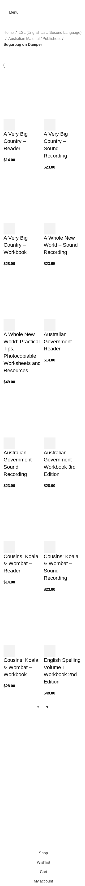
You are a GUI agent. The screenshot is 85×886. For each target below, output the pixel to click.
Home (9, 33)
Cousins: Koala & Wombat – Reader (21, 563)
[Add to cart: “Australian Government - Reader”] (49, 325)
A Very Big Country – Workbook (16, 245)
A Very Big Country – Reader (16, 141)
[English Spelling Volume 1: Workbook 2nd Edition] (62, 619)
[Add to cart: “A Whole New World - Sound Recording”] (49, 228)
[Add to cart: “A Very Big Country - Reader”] (9, 124)
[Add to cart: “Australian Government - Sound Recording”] (9, 443)
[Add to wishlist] (35, 124)
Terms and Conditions (58, 845)
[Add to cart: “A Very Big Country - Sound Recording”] (49, 124)
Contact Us (13, 834)
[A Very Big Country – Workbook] (22, 197)
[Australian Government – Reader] (62, 294)
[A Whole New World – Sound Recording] (62, 197)
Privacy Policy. (30, 845)
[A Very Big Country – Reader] (22, 94)
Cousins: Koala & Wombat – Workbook (21, 667)
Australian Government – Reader (60, 341)
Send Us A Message (21, 793)
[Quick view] (22, 124)
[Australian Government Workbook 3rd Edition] (62, 412)
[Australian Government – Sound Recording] (22, 412)
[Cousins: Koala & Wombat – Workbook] (22, 619)
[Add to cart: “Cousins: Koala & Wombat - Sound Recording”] (49, 547)
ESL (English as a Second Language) (49, 33)
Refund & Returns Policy (24, 825)
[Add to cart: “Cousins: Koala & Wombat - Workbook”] (9, 651)
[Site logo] (43, 12)
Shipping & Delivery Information (30, 816)
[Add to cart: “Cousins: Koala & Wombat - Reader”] (9, 547)
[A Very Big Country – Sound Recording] (62, 94)
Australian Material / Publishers (34, 39)
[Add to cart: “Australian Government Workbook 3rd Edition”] (49, 443)
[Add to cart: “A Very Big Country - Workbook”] (9, 228)
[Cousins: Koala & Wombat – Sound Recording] (62, 516)
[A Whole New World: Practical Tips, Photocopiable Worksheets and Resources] (22, 294)
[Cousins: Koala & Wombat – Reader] (22, 516)
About (8, 807)
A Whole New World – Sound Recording (61, 245)
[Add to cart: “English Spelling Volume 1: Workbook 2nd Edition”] (49, 651)
